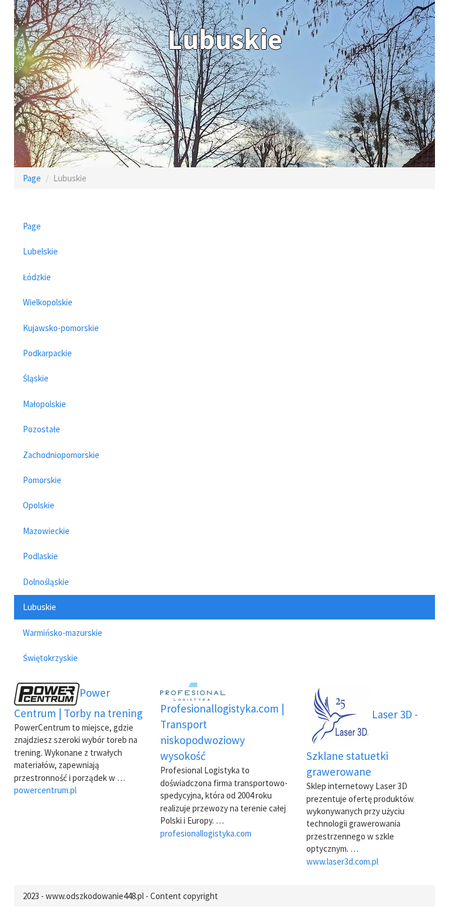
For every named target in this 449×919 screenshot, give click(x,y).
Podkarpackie (47, 353)
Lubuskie (39, 606)
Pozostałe (41, 429)
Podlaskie (40, 556)
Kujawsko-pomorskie (61, 327)
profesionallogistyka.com (205, 833)
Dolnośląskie (46, 581)
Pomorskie (42, 480)
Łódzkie (37, 277)
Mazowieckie (46, 530)
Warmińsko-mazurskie (62, 632)
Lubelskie (40, 251)
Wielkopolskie (47, 302)
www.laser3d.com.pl (342, 861)
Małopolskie (44, 403)
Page (32, 178)
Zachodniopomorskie (61, 454)
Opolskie (38, 505)
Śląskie (36, 378)
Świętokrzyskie (50, 657)
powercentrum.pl (45, 790)
